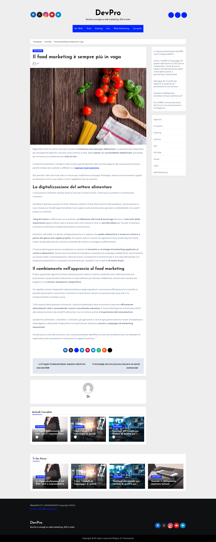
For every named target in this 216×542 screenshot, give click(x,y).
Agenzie (158, 119)
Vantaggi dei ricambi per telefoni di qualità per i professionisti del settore (125, 434)
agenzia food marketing (87, 168)
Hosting (99, 29)
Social (156, 159)
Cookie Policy (51, 509)
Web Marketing (121, 29)
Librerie (157, 139)
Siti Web (78, 29)
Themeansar (128, 538)
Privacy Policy (36, 509)
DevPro (108, 13)
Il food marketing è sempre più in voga (77, 57)
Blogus (116, 538)
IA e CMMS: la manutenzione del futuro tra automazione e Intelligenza (168, 105)
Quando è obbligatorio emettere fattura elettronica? (163, 484)
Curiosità (137, 29)
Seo (108, 29)
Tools (88, 29)
